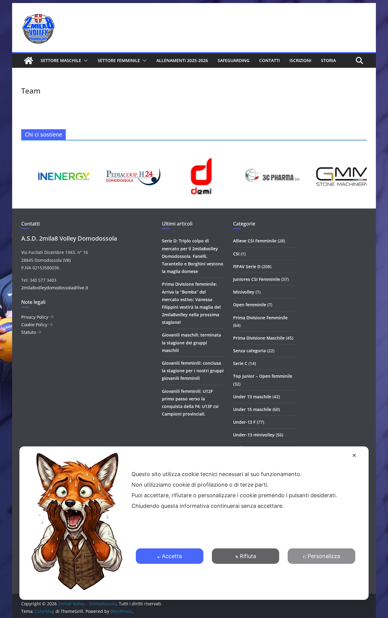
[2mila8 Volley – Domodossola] (28, 60)
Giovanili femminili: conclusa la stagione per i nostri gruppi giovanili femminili (193, 370)
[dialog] (194, 523)
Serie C (240, 363)
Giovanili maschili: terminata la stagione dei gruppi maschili (191, 342)
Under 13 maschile (252, 396)
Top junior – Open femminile (262, 376)
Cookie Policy (34, 324)
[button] (84, 60)
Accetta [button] (172, 556)
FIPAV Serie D (246, 266)
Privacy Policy (35, 317)
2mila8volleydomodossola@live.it (54, 288)
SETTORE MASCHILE (61, 60)
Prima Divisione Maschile (259, 338)
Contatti (269, 60)
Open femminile (249, 304)
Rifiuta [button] (248, 556)
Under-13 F (244, 422)
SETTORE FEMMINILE (119, 60)
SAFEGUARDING (233, 60)
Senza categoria (249, 350)
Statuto (29, 332)
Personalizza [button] (324, 556)
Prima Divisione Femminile (260, 318)
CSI (236, 254)
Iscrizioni (300, 60)
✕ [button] (354, 455)
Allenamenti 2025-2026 (182, 60)
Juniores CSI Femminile (256, 279)
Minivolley (243, 292)
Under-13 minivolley (254, 435)
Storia (328, 60)
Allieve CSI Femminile (254, 241)
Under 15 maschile (252, 409)
